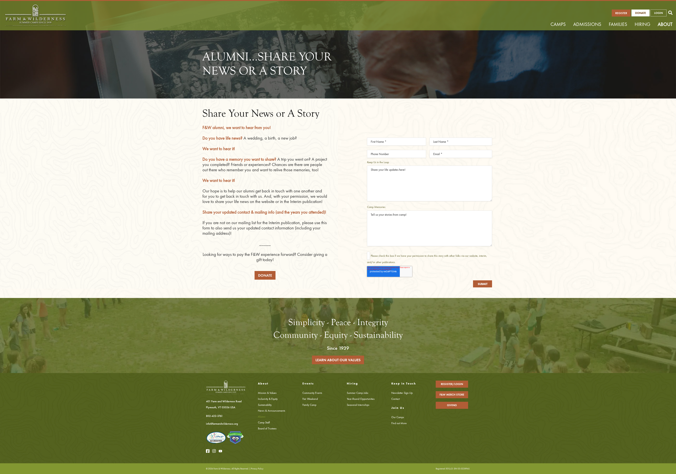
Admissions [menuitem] (587, 24)
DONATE (265, 275)
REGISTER (621, 13)
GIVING (452, 405)
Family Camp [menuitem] (309, 405)
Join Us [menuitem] (397, 408)
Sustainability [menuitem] (265, 405)
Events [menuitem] (308, 383)
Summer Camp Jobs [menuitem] (357, 393)
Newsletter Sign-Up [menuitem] (402, 393)
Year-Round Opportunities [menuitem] (361, 399)
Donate (640, 13)
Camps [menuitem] (558, 24)
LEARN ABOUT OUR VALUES (338, 360)
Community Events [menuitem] (312, 393)
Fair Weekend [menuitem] (310, 399)
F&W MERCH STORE (452, 394)
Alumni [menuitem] (261, 416)
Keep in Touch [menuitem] (403, 383)
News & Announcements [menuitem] (271, 411)
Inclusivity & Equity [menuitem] (268, 399)
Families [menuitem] (618, 24)
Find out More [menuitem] (399, 423)
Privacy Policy (257, 468)
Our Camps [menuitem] (397, 417)
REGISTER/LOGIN (452, 384)
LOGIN (658, 13)
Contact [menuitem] (395, 399)
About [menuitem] (665, 24)
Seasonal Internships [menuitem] (358, 405)
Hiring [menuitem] (642, 24)
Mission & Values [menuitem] (267, 393)
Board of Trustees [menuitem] (267, 428)
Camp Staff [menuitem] (264, 422)
